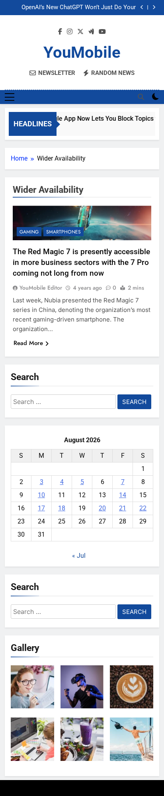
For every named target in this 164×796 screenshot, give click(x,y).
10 (41, 495)
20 (102, 508)
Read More (28, 343)
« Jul (79, 555)
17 (41, 508)
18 (61, 508)
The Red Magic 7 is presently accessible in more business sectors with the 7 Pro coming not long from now (81, 262)
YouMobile (82, 52)
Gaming (29, 231)
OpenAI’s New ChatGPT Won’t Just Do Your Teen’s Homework (78, 7)
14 (122, 495)
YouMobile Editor (41, 288)
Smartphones (63, 231)
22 (142, 508)
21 (122, 508)
